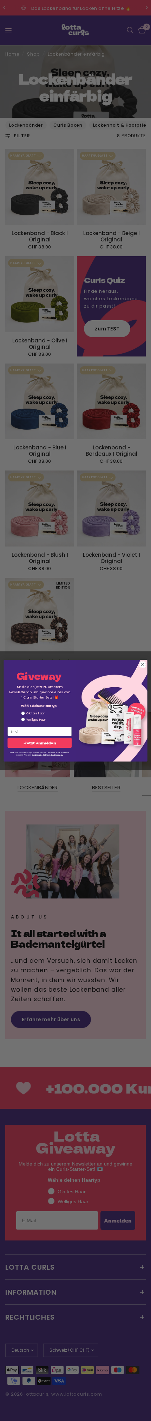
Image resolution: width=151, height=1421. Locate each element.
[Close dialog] (142, 664)
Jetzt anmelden (39, 742)
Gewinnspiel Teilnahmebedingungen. (47, 755)
